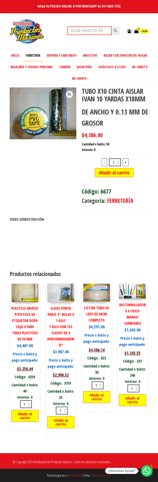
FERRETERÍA (33, 55)
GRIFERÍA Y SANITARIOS (62, 55)
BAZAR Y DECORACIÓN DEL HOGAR (125, 55)
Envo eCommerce (101, 475)
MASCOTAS (90, 55)
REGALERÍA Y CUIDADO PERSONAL (32, 67)
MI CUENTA (79, 78)
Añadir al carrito (114, 172)
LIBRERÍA (65, 67)
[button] (69, 94)
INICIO (15, 55)
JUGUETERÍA (84, 67)
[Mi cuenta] (129, 31)
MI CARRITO (140, 67)
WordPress (74, 475)
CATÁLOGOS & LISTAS (112, 67)
